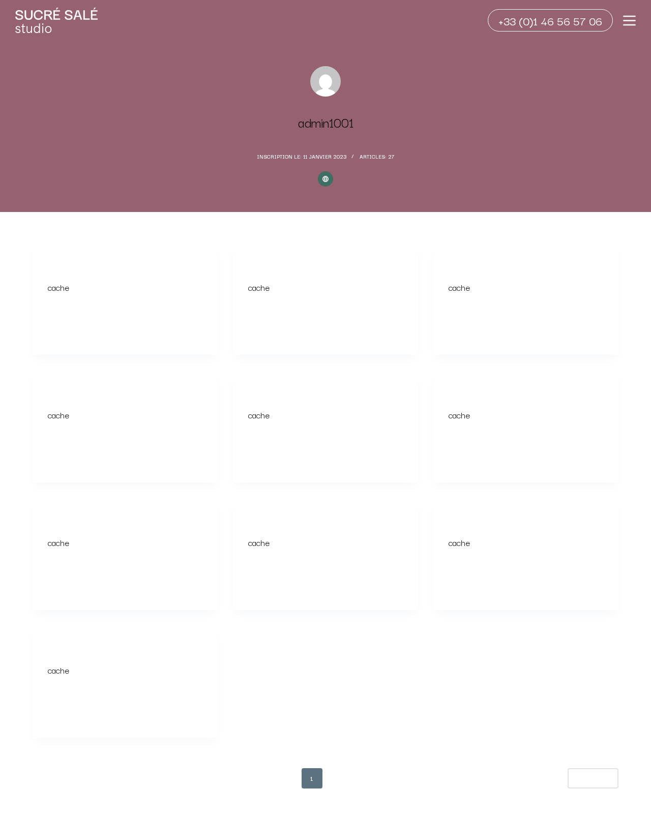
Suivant (588, 778)
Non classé (64, 264)
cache (58, 287)
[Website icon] (325, 179)
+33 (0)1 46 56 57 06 (550, 20)
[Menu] (629, 20)
